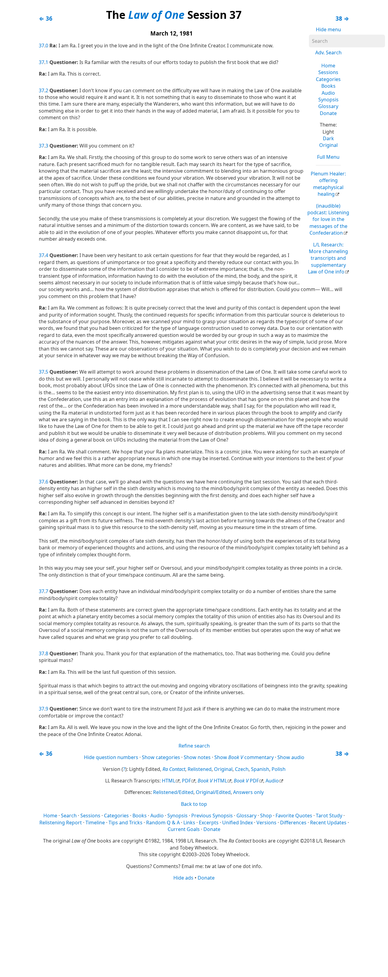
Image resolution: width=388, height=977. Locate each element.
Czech (242, 769)
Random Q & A (163, 822)
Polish (279, 769)
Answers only (248, 792)
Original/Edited (213, 792)
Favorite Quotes (294, 815)
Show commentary (244, 757)
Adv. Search (328, 52)
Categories (328, 79)
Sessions (328, 72)
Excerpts (209, 822)
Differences (293, 822)
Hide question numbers (111, 757)
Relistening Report (60, 822)
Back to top (194, 804)
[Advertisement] (194, 928)
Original (328, 145)
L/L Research (328, 258)
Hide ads (183, 877)
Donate (328, 113)
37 (41, 45)
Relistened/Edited (173, 792)
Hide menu (328, 29)
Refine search (194, 745)
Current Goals (184, 829)
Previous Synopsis (212, 815)
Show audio (290, 757)
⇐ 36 (45, 18)
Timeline (95, 822)
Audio (328, 93)
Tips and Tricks (125, 822)
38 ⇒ (342, 18)
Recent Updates (328, 822)
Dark (328, 138)
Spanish (260, 769)
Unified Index (237, 822)
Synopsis (328, 99)
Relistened (200, 769)
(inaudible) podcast (328, 219)
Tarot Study (329, 815)
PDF (186, 780)
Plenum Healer (328, 183)
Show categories (161, 757)
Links (189, 822)
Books (328, 86)
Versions (266, 822)
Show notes (197, 757)
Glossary (328, 106)
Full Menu (328, 157)
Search (69, 815)
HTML (168, 780)
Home (328, 65)
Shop (266, 815)
